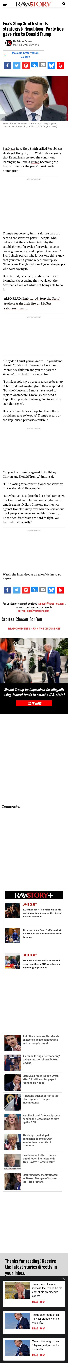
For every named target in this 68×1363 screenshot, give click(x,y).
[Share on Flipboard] (26, 65)
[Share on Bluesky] (51, 65)
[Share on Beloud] (60, 65)
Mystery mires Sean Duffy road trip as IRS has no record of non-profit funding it (42, 933)
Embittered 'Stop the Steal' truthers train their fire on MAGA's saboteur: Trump (32, 303)
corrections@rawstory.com (33, 611)
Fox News (9, 148)
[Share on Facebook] (7, 65)
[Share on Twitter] (16, 65)
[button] (63, 3)
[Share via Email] (42, 64)
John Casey (30, 904)
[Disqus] (34, 759)
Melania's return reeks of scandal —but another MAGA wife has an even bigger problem (42, 964)
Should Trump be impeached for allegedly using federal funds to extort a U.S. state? (34, 692)
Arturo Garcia (24, 41)
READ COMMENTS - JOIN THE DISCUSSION (34, 628)
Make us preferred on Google (25, 55)
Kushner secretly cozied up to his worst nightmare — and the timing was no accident (42, 913)
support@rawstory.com (50, 603)
